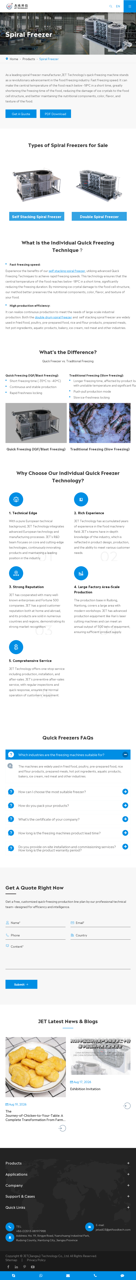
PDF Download (55, 113)
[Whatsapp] (40, 1276)
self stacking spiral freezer (67, 270)
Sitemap (11, 1260)
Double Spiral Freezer (99, 216)
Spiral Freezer (49, 59)
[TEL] (95, 1276)
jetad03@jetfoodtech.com (113, 1229)
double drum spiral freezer (53, 317)
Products (28, 59)
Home (14, 59)
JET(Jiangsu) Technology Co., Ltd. (46, 1256)
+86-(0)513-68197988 (31, 1231)
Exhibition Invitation (85, 1088)
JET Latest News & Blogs (68, 1020)
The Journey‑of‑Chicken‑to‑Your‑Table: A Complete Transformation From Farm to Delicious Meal (34, 1115)
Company (14, 1185)
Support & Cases (20, 1196)
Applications (16, 1174)
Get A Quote (21, 113)
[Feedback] (122, 1276)
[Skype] (13, 1276)
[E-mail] (68, 1276)
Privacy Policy (36, 1260)
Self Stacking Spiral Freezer (36, 216)
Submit (21, 984)
